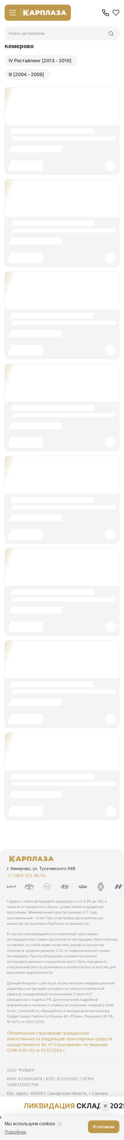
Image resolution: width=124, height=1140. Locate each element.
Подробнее (15, 1131)
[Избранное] (115, 12)
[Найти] (111, 33)
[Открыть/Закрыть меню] (13, 13)
